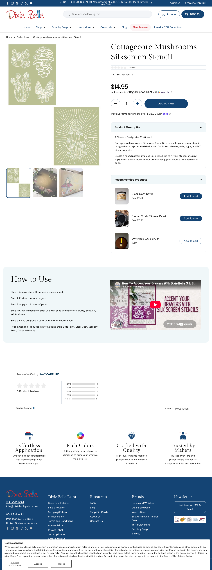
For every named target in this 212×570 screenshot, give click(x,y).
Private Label (55, 530)
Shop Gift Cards (99, 512)
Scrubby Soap (140, 529)
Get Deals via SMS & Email (190, 507)
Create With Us (56, 538)
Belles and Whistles (143, 503)
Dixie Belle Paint (141, 507)
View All (136, 533)
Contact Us (96, 521)
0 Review (131, 67)
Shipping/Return (57, 512)
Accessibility (55, 525)
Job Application (57, 534)
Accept (38, 563)
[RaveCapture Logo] (49, 374)
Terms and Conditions (60, 521)
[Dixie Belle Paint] (25, 14)
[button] (192, 14)
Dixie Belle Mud (159, 155)
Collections (23, 37)
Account (172, 14)
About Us (95, 516)
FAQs (93, 503)
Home (9, 37)
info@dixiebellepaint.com (22, 506)
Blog (92, 507)
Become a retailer (195, 3)
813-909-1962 (15, 501)
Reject (61, 563)
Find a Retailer (56, 507)
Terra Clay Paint (141, 524)
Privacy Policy (185, 556)
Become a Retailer (58, 503)
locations (174, 3)
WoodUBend (139, 512)
